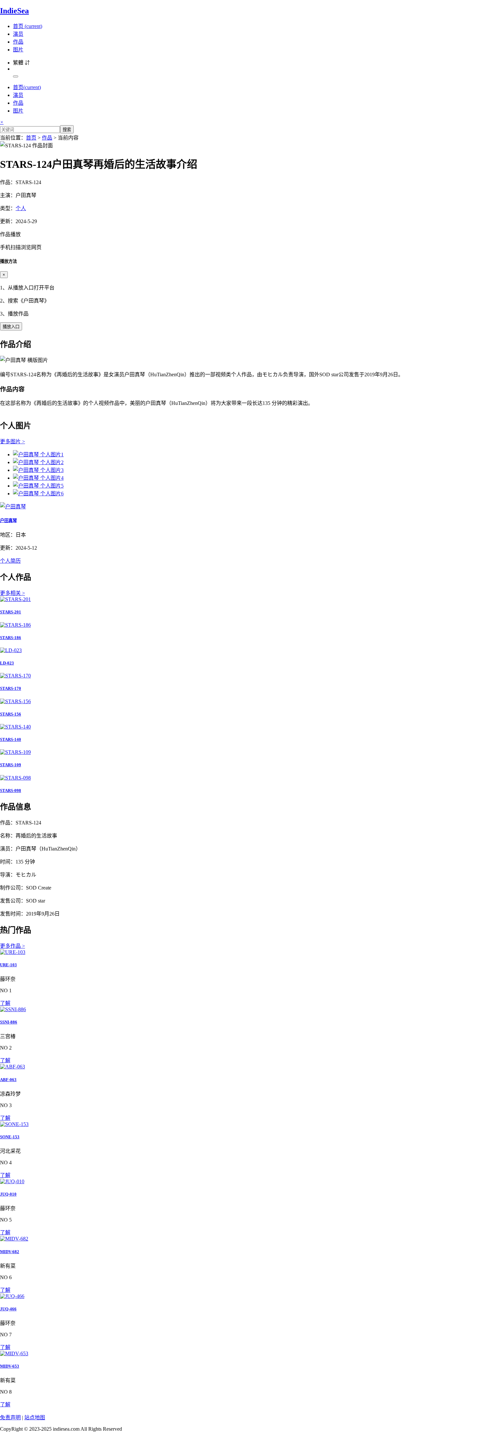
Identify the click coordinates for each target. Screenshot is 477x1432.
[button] (238, 240)
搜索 (67, 129)
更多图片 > (12, 441)
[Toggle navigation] (15, 76)
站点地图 (34, 1417)
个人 (21, 208)
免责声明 (10, 1417)
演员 (18, 34)
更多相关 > (12, 593)
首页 (27, 26)
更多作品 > (12, 946)
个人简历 (10, 561)
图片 (18, 49)
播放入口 (11, 326)
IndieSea (14, 11)
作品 (18, 42)
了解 (5, 1003)
